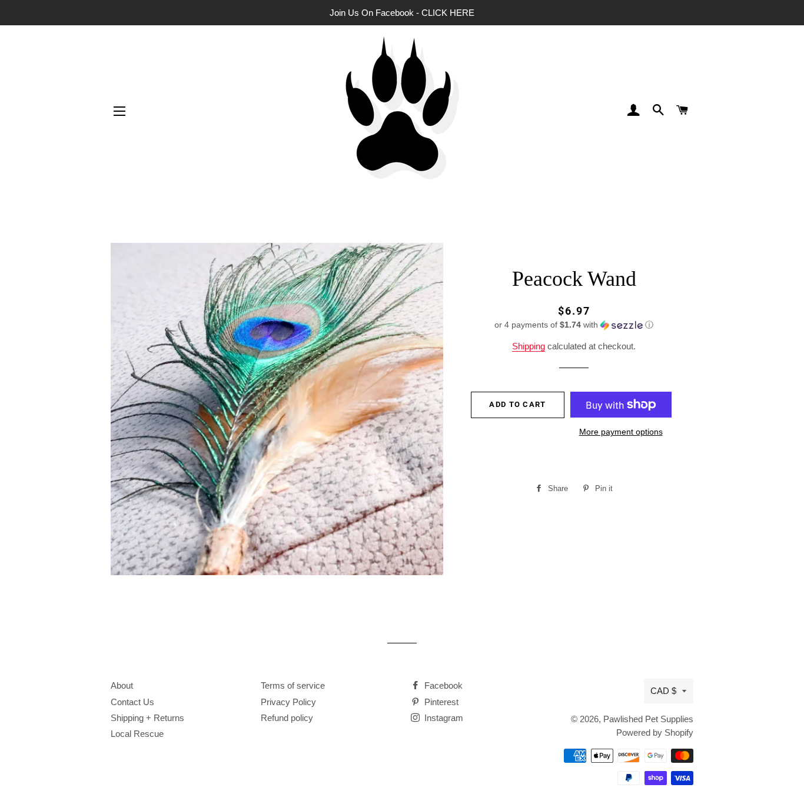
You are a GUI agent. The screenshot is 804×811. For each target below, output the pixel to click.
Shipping (528, 346)
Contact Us (132, 702)
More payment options (621, 431)
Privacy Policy (288, 702)
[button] (574, 325)
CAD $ (663, 691)
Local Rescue (137, 734)
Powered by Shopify (654, 732)
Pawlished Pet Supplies (648, 719)
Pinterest (440, 702)
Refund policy (287, 718)
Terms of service (293, 685)
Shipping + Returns (147, 718)
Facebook (442, 685)
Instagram (442, 718)
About (122, 685)
